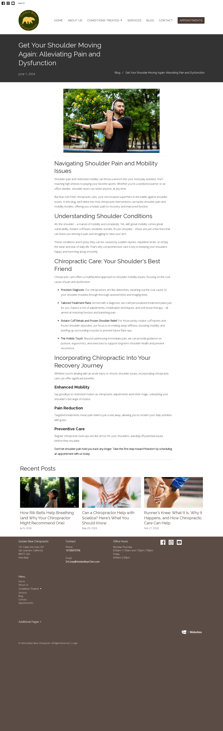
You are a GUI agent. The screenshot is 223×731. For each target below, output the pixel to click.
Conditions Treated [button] (28, 588)
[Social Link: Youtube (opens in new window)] (13, 3)
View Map (23, 557)
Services (134, 20)
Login (75, 643)
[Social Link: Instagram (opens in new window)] (8, 3)
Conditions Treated (103, 20)
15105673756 (73, 550)
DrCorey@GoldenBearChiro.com (83, 561)
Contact (166, 20)
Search (21, 3)
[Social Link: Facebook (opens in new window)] (3, 3)
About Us (75, 20)
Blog (150, 20)
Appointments (191, 20)
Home (58, 20)
